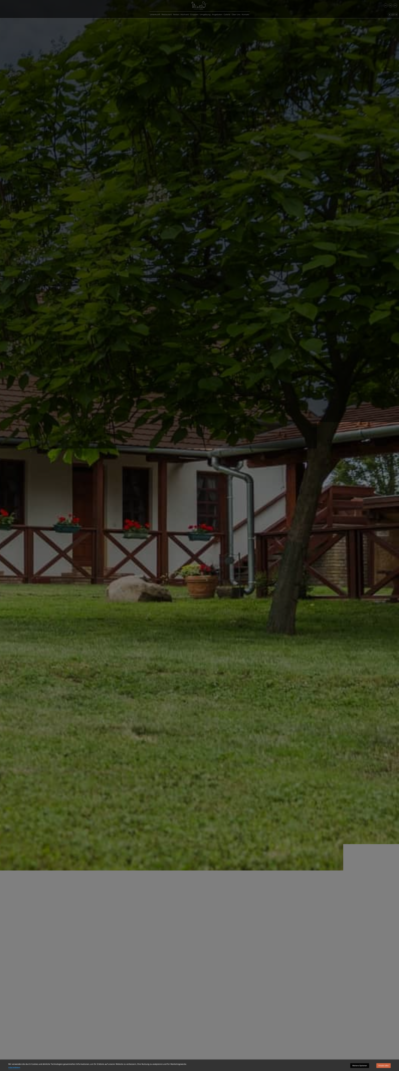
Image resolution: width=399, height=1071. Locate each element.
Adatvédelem (14, 1067)
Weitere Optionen (359, 1065)
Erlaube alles (383, 1065)
